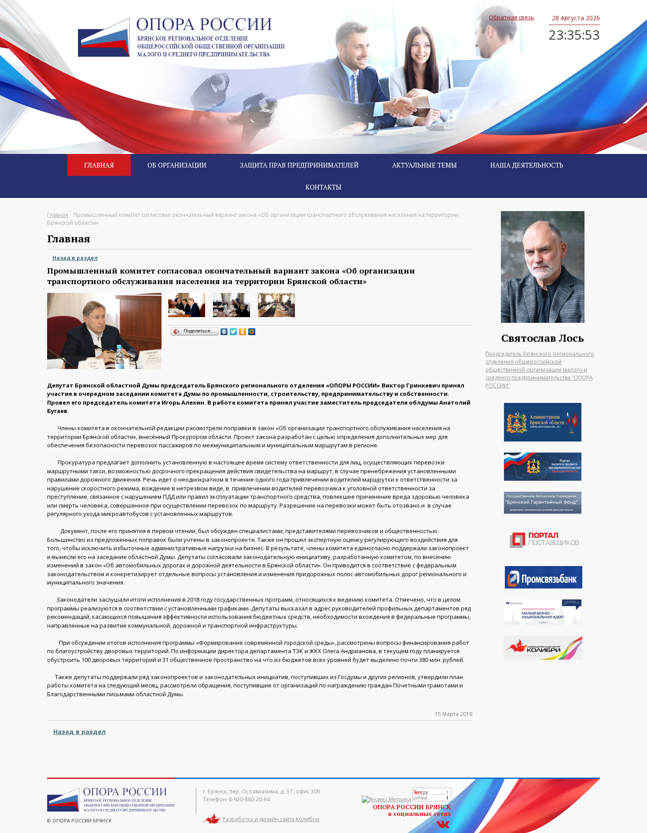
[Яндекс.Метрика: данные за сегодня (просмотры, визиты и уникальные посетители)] (386, 800)
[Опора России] (542, 622)
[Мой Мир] (252, 331)
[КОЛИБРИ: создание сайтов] (542, 648)
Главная (99, 165)
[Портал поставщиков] (543, 561)
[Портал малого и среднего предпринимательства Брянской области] (542, 478)
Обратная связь (511, 17)
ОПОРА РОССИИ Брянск (181, 37)
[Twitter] (233, 331)
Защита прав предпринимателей (299, 165)
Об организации (176, 165)
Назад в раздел (75, 258)
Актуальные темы (424, 165)
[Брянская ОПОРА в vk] (443, 823)
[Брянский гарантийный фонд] (542, 511)
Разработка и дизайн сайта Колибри (271, 819)
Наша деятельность (526, 165)
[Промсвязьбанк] (543, 586)
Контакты (323, 187)
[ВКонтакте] (224, 331)
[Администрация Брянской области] (542, 439)
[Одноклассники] (242, 331)
